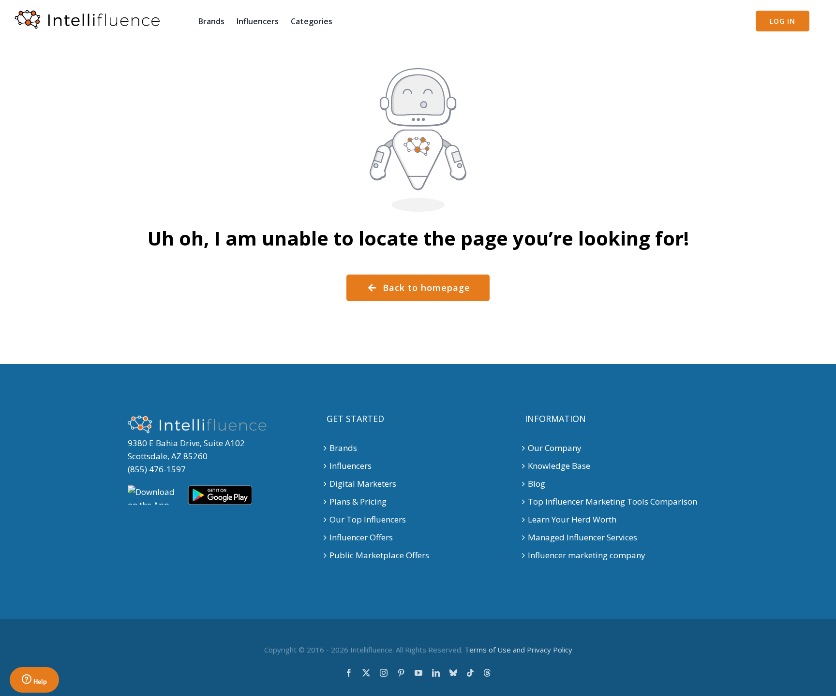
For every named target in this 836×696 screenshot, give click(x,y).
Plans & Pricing (358, 501)
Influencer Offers (361, 537)
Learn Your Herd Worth (572, 519)
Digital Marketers (362, 483)
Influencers (350, 465)
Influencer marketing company (586, 555)
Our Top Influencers (367, 519)
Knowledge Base (559, 465)
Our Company (555, 447)
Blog (536, 483)
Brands (343, 447)
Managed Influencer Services (582, 537)
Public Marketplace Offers (379, 555)
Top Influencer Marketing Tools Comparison (612, 501)
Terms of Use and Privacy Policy (518, 649)
